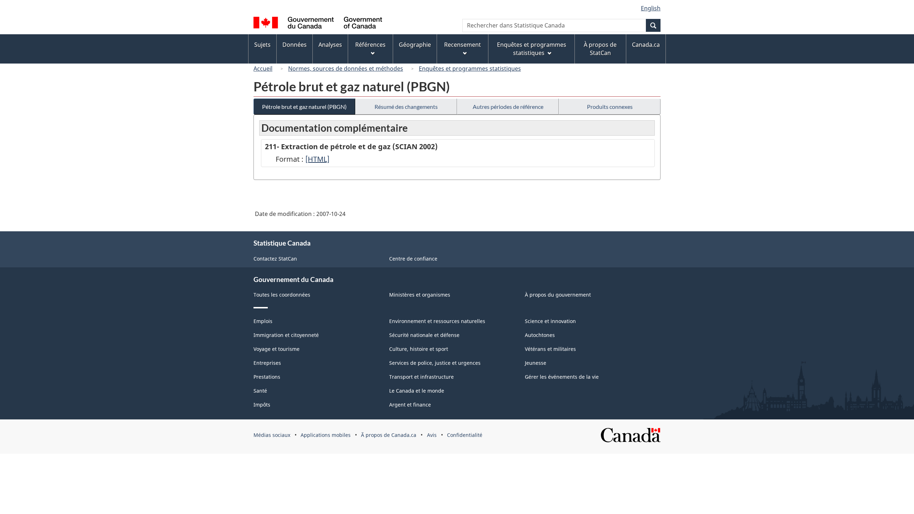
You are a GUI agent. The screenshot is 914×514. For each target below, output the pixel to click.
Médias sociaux (271, 435)
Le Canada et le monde (416, 390)
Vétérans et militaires (550, 349)
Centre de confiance (413, 258)
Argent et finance (410, 404)
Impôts (261, 404)
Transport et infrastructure (421, 376)
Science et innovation (550, 321)
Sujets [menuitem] (262, 45)
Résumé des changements (406, 106)
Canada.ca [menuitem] (646, 45)
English (651, 8)
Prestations (266, 376)
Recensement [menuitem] (462, 45)
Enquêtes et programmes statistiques (470, 68)
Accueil (262, 68)
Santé (260, 390)
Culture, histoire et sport (418, 349)
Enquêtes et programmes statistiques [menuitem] (531, 49)
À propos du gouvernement (558, 294)
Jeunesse (535, 362)
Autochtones (540, 335)
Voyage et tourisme (276, 349)
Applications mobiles (326, 435)
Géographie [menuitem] (415, 45)
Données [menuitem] (294, 45)
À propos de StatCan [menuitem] (600, 49)
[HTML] (317, 159)
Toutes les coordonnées (281, 294)
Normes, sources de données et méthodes (345, 68)
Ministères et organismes (419, 294)
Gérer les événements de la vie (562, 376)
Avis (432, 435)
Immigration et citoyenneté (286, 335)
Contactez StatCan (275, 258)
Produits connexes (610, 106)
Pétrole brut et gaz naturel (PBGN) (304, 106)
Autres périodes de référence (508, 106)
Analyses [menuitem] (330, 45)
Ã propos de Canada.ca (388, 435)
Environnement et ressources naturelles (437, 321)
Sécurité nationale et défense (424, 335)
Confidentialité (464, 435)
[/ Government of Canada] (317, 24)
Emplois (262, 321)
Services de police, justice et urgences (435, 362)
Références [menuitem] (370, 45)
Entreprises (267, 362)
